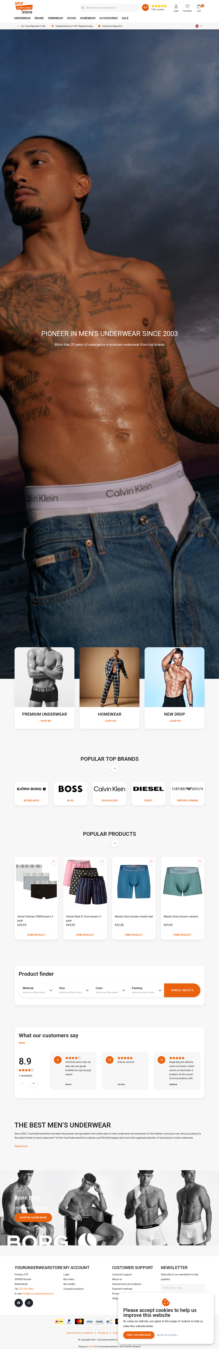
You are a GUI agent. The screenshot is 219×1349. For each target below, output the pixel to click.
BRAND (39, 18)
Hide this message (139, 1335)
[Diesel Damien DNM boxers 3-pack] (36, 882)
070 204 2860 (26, 1288)
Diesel (148, 800)
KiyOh (91, 1346)
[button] (114, 768)
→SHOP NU (109, 721)
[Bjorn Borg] (31, 788)
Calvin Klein (109, 800)
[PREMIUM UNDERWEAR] (44, 677)
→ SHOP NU (44, 721)
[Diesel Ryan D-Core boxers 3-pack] (85, 882)
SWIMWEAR (55, 18)
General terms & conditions (79, 1333)
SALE (125, 18)
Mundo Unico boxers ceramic (181, 916)
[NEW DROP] (174, 677)
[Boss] (70, 788)
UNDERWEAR (22, 18)
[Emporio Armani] (187, 788)
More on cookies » (167, 1335)
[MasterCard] (79, 1321)
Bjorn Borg (31, 800)
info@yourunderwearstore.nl (38, 1293)
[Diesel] (148, 788)
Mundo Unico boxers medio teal (134, 916)
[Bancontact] (109, 1321)
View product (36, 935)
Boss (70, 800)
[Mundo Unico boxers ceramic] (182, 882)
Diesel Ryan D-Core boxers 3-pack (84, 918)
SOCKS (71, 18)
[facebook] (19, 1303)
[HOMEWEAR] (109, 677)
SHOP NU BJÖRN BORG (33, 1217)
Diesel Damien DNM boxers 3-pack (35, 918)
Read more (21, 1146)
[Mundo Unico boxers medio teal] (134, 882)
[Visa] (89, 1321)
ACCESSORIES (109, 18)
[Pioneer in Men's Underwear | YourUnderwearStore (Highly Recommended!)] (24, 7)
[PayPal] (69, 1321)
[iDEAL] (59, 1321)
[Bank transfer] (99, 1321)
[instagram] (29, 1303)
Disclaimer (103, 1333)
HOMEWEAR (87, 18)
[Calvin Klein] (109, 788)
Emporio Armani (187, 800)
